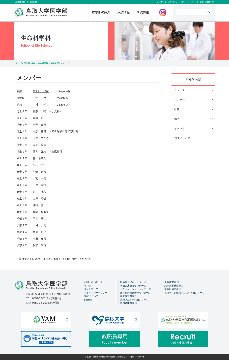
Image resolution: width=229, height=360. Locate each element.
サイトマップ (188, 1)
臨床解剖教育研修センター (134, 292)
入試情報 (124, 12)
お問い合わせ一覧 (93, 282)
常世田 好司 (41, 91)
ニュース (179, 90)
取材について (91, 296)
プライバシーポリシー (95, 292)
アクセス (172, 1)
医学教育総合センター (132, 282)
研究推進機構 (127, 296)
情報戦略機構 (127, 303)
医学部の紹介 (101, 12)
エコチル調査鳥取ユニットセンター (183, 292)
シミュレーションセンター (134, 289)
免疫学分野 (55, 63)
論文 (177, 118)
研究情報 (143, 12)
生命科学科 (43, 63)
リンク (159, 1)
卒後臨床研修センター (132, 285)
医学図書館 (170, 282)
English (34, 1)
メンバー (179, 99)
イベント (179, 128)
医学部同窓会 (171, 289)
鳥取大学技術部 (173, 285)
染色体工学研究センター (133, 299)
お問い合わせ (207, 1)
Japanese (20, 1)
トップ (19, 63)
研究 (177, 109)
